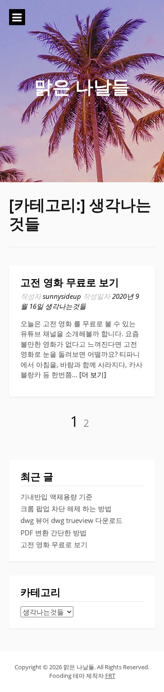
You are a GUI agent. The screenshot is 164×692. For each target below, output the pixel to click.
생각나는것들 (65, 306)
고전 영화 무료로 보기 (69, 282)
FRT (110, 675)
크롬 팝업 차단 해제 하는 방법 (66, 508)
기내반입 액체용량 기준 (56, 496)
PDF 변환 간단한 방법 (53, 532)
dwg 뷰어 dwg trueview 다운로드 (71, 520)
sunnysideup (62, 296)
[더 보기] (92, 374)
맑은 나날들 (82, 86)
